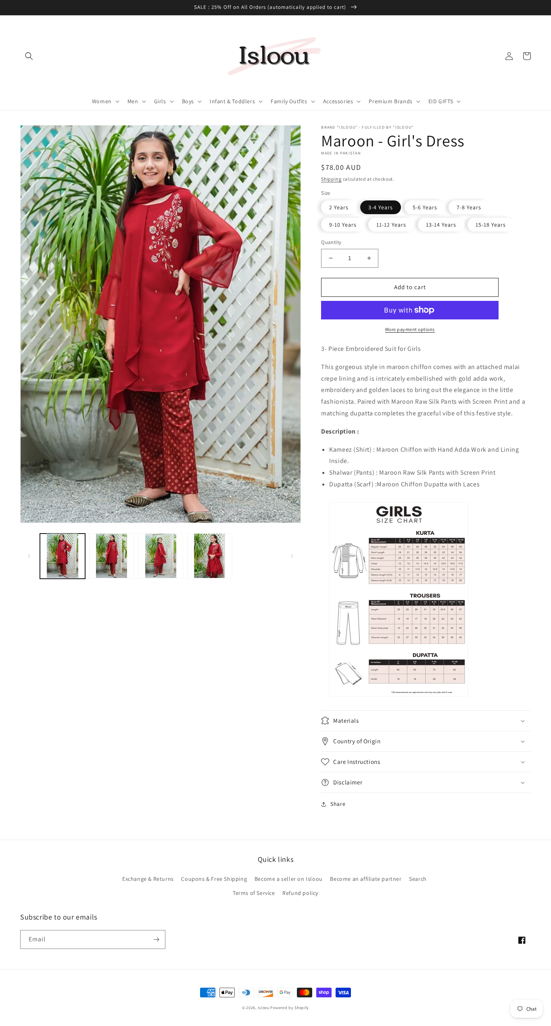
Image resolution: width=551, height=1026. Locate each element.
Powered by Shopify (289, 1007)
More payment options (410, 329)
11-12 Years (391, 224)
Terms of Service (254, 893)
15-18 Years (491, 224)
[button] (29, 56)
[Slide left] (29, 556)
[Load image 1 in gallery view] (62, 555)
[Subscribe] (156, 939)
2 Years (339, 207)
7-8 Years (469, 207)
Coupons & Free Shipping (214, 878)
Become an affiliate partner (365, 878)
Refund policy (300, 893)
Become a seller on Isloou (289, 878)
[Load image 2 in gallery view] (111, 555)
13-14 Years (441, 224)
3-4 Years (380, 207)
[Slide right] (292, 556)
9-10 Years (343, 224)
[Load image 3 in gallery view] (160, 555)
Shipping (331, 179)
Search (418, 878)
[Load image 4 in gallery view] (209, 555)
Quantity (331, 242)
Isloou (263, 1007)
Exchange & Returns (148, 878)
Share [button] (337, 803)
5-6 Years (425, 207)
